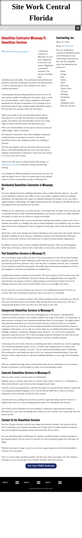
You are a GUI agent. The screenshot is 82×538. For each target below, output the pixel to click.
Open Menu (77, 28)
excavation (15, 165)
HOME (5, 28)
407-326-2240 (67, 46)
